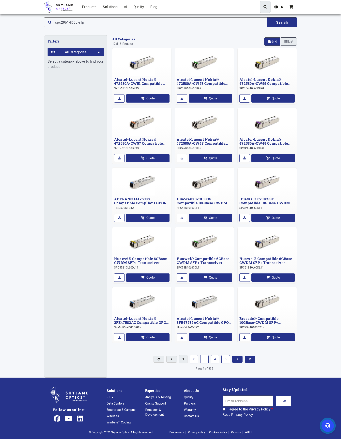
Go (284, 401)
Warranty (190, 410)
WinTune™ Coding (119, 422)
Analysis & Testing (158, 397)
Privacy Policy (196, 432)
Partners (190, 403)
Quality (188, 397)
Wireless (113, 416)
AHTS (248, 432)
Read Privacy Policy (238, 414)
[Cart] (291, 7)
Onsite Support (155, 403)
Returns (236, 432)
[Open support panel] (327, 426)
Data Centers (116, 403)
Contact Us (191, 416)
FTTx (110, 397)
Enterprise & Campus (121, 410)
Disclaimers (177, 432)
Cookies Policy (218, 432)
